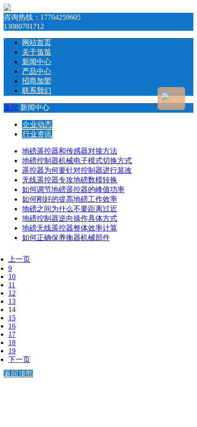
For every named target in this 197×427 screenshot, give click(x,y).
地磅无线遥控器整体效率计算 (69, 228)
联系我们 (36, 90)
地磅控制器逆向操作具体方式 (69, 218)
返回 (11, 107)
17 (12, 334)
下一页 (19, 359)
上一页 (19, 259)
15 (12, 318)
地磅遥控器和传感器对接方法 (69, 151)
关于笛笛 (36, 52)
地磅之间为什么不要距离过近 (69, 209)
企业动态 (37, 124)
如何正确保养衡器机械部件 (66, 237)
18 (12, 342)
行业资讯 (37, 134)
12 (12, 293)
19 (12, 351)
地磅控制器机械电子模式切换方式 (77, 160)
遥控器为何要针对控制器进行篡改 (77, 170)
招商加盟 (36, 81)
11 (11, 285)
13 (12, 301)
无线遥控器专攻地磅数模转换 (69, 180)
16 (12, 326)
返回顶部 (18, 374)
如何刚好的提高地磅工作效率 (69, 199)
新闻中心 (36, 62)
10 (12, 276)
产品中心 (36, 71)
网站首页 (36, 42)
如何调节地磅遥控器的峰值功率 (73, 189)
